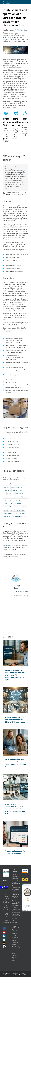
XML (25, 516)
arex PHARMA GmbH (18, 30)
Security (6, 510)
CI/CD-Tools (10, 494)
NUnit (5, 507)
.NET (5, 484)
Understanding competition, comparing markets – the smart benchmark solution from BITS (15, 787)
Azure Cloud (7, 490)
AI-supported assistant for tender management (15, 834)
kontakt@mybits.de (9, 546)
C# (4, 494)
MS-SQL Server (18, 503)
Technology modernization (16, 890)
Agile (10, 484)
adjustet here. (14, 960)
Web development (21, 513)
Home (6, 974)
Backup (15, 490)
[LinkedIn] (4, 935)
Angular (23, 484)
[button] (4, 408)
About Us (14, 944)
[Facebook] (4, 928)
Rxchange (12, 39)
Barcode (21, 490)
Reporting (16, 507)
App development (16, 487)
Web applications (9, 513)
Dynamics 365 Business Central (13, 497)
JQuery (5, 503)
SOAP (12, 510)
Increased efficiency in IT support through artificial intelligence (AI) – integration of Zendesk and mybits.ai (15, 653)
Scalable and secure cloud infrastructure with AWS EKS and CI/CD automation (15, 700)
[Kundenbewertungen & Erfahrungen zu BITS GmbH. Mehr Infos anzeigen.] (6, 870)
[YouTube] (4, 932)
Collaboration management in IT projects (16, 916)
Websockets (7, 516)
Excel (25, 497)
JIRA (20, 500)
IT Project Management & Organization (16, 910)
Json (11, 503)
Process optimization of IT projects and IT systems (15, 929)
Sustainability (16, 947)
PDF (10, 507)
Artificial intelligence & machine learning (15, 895)
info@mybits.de (8, 922)
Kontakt (24, 974)
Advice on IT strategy (15, 879)
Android (16, 484)
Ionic (11, 500)
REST (23, 507)
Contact (14, 949)
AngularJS (6, 487)
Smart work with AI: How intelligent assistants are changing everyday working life (15, 742)
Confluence (19, 494)
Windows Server (17, 516)
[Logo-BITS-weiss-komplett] (6, 2)
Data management (16, 886)
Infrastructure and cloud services (16, 922)
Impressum (11, 974)
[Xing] (4, 939)
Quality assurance (15, 936)
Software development (16, 882)
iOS (16, 500)
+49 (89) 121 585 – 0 (6, 917)
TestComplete (20, 510)
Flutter (5, 500)
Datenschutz (18, 974)
